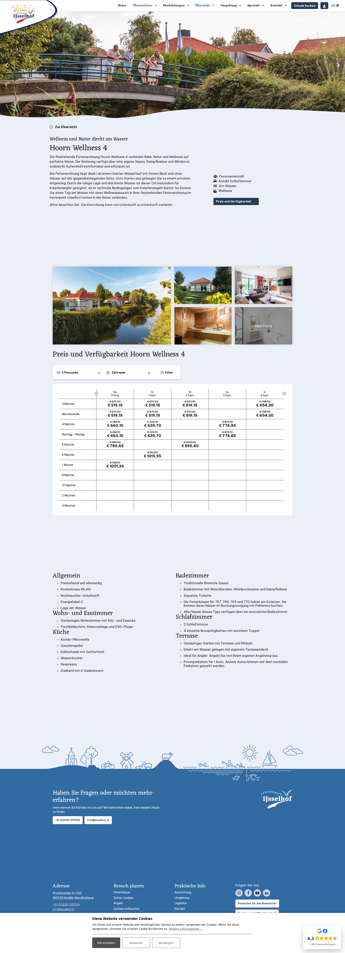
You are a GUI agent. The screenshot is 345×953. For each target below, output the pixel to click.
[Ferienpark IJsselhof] (23, 14)
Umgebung (181, 898)
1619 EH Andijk (63, 898)
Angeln (118, 903)
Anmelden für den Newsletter (257, 903)
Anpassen (136, 943)
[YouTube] (257, 893)
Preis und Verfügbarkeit (233, 201)
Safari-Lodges (123, 898)
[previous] (6, 65)
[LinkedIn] (266, 893)
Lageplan (180, 903)
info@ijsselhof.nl (98, 820)
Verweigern (166, 943)
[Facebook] (248, 893)
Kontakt (179, 909)
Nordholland (84, 898)
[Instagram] (239, 893)
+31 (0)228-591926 (67, 820)
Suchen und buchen (127, 909)
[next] (338, 65)
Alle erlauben (106, 943)
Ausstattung (182, 892)
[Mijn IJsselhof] (324, 5)
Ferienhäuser (122, 892)
